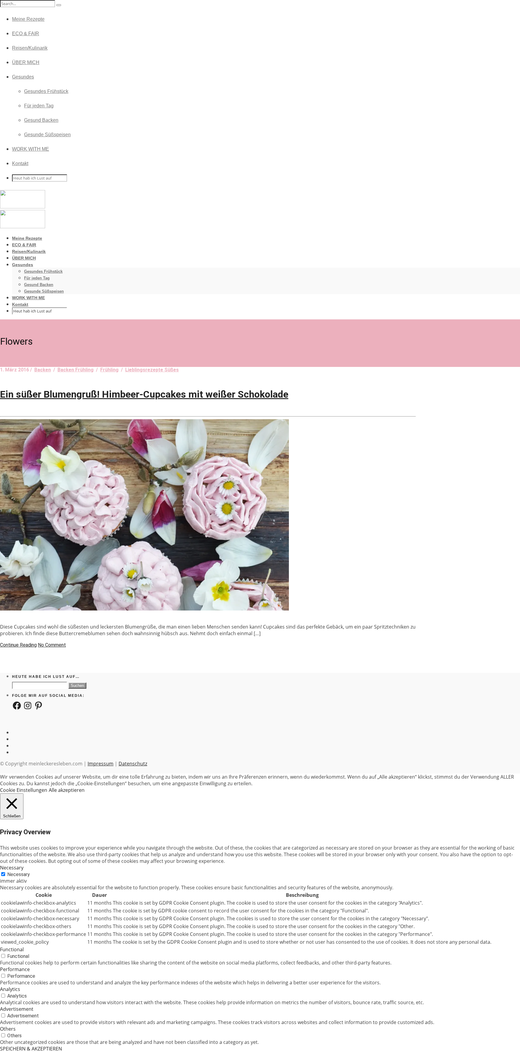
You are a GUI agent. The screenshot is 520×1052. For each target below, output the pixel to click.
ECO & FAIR (25, 33)
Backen (42, 370)
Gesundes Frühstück (46, 91)
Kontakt (20, 163)
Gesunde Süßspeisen (47, 134)
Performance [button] (15, 969)
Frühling (109, 370)
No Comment (52, 645)
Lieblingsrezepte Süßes (152, 370)
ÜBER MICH (25, 62)
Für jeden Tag (39, 105)
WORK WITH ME (30, 149)
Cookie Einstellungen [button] (23, 790)
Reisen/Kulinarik (30, 48)
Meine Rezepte (28, 19)
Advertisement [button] (16, 1009)
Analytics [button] (10, 989)
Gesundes (23, 76)
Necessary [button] (11, 867)
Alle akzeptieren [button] (67, 790)
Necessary (18, 874)
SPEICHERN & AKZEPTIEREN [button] (31, 1048)
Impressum (100, 763)
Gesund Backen (41, 120)
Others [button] (8, 1029)
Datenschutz (133, 763)
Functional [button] (12, 949)
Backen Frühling (75, 370)
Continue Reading (18, 645)
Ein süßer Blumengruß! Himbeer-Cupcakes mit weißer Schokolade (144, 394)
